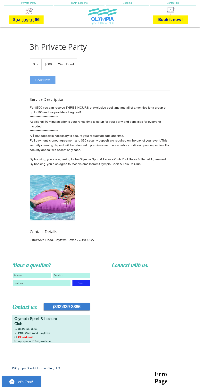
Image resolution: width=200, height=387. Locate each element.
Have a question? (32, 265)
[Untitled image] (52, 197)
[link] (42, 80)
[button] (29, 3)
